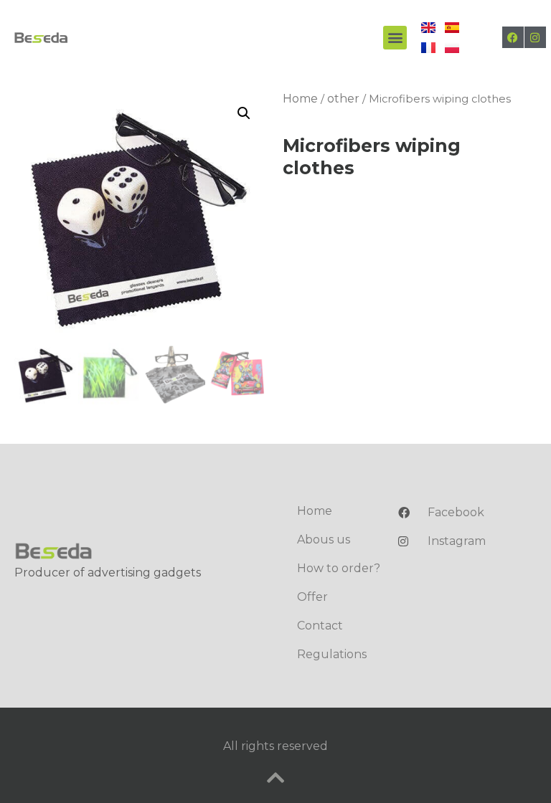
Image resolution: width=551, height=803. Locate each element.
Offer (312, 597)
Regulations (332, 654)
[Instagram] (535, 37)
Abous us (323, 539)
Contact (320, 625)
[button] (395, 37)
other (343, 98)
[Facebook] (513, 37)
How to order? (338, 568)
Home (300, 98)
